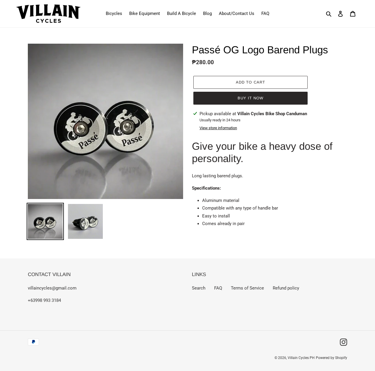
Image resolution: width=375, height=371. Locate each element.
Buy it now (250, 98)
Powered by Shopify (331, 358)
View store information (218, 128)
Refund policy (286, 288)
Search (198, 288)
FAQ (218, 288)
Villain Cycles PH (301, 358)
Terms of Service (247, 288)
